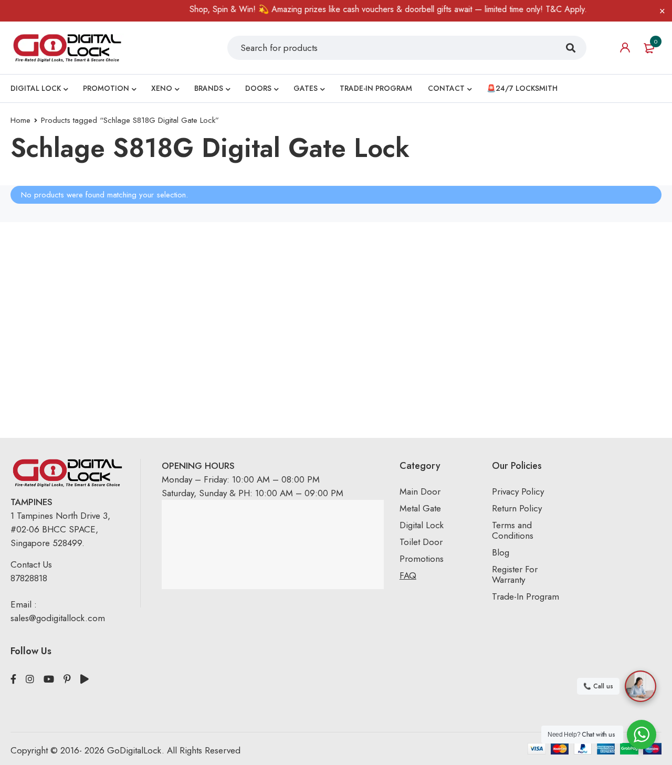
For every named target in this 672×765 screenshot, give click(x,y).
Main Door (420, 491)
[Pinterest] (67, 679)
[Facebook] (13, 679)
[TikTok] (84, 679)
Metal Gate (420, 508)
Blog (500, 552)
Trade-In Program (525, 596)
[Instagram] (30, 679)
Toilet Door (421, 542)
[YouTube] (49, 679)
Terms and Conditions (512, 530)
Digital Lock (422, 525)
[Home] (67, 47)
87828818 (28, 578)
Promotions (422, 558)
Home (20, 120)
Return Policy (517, 508)
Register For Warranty (515, 574)
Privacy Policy (518, 491)
